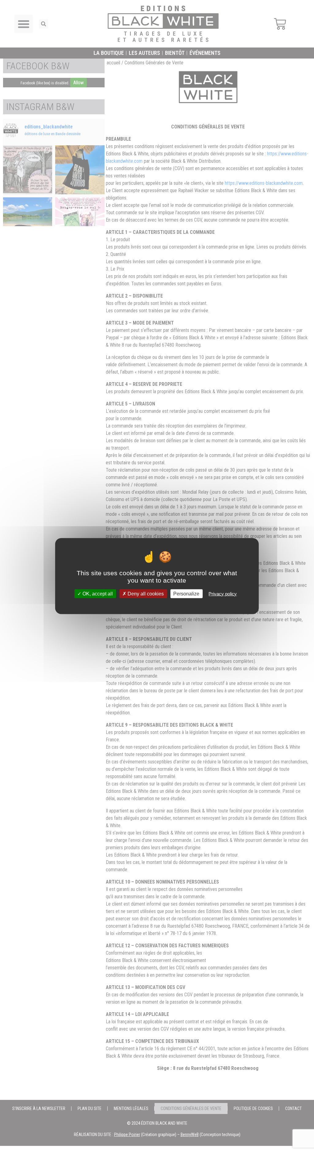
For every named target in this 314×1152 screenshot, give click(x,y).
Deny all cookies (145, 593)
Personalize (186, 593)
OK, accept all (97, 593)
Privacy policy (223, 593)
